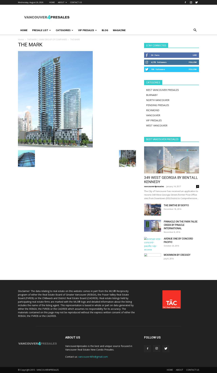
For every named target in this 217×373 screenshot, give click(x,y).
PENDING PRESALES (157, 105)
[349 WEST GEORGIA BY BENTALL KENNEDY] (171, 159)
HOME (52, 2)
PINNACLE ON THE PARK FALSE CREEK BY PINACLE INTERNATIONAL (181, 225)
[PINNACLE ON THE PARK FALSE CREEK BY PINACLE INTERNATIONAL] (152, 226)
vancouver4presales (154, 186)
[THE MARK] (55, 146)
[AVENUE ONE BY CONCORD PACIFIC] (152, 244)
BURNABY (151, 95)
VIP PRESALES (86, 30)
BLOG (105, 30)
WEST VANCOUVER (156, 125)
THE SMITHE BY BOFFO (176, 205)
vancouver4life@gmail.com (93, 356)
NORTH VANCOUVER (157, 100)
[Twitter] (196, 2)
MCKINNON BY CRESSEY (177, 255)
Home (21, 39)
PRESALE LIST (40, 30)
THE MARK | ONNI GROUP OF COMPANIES (47, 39)
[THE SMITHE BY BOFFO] (152, 210)
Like (195, 55)
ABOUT (61, 2)
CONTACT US (76, 2)
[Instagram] (190, 2)
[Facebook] (185, 2)
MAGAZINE (119, 30)
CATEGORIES (63, 30)
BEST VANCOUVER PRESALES (162, 90)
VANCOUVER (153, 115)
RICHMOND (152, 110)
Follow (193, 62)
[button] (195, 30)
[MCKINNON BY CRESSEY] (152, 259)
